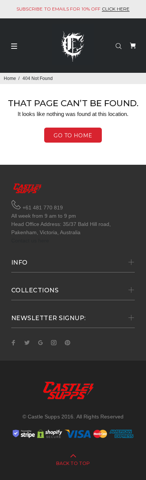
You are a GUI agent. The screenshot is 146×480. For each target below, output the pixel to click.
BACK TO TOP (73, 463)
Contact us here (30, 241)
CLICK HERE (115, 9)
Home (10, 78)
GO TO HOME (73, 135)
